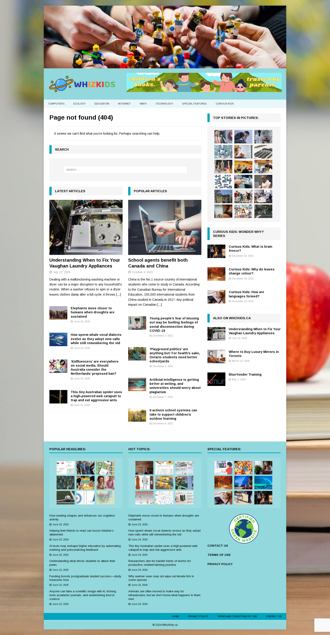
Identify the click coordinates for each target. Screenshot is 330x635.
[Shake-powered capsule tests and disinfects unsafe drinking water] (184, 497)
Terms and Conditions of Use (237, 616)
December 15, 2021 (242, 301)
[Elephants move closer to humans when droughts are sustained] (58, 313)
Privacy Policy (198, 616)
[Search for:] (125, 170)
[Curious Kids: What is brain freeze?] (216, 251)
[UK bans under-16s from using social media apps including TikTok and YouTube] (223, 211)
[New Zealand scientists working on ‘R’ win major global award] (86, 468)
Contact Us (274, 616)
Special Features (194, 103)
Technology (164, 103)
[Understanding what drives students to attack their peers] (243, 136)
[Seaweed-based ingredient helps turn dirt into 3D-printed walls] (144, 468)
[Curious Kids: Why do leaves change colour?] (216, 274)
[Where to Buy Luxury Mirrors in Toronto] (216, 356)
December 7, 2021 (163, 397)
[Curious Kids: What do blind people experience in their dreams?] (243, 497)
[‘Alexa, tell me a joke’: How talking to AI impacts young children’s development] (243, 181)
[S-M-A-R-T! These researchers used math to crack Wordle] (105, 468)
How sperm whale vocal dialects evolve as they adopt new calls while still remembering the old (96, 339)
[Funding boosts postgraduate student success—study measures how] (263, 136)
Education (102, 103)
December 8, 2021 (163, 423)
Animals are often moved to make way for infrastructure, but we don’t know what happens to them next (164, 595)
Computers (56, 103)
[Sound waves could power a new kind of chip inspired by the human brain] (164, 497)
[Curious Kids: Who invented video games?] (243, 482)
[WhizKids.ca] (165, 65)
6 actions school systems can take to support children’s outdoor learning (173, 414)
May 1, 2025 (239, 379)
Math (143, 103)
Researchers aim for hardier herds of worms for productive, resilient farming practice (159, 562)
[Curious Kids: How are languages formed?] (216, 296)
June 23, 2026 (82, 321)
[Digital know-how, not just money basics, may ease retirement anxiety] (263, 151)
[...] (118, 294)
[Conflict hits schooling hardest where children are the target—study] (263, 211)
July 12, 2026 (61, 272)
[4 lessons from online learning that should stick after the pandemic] (223, 468)
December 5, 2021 (163, 335)
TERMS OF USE (219, 555)
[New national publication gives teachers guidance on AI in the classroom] (263, 181)
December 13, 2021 (242, 255)
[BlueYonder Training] (216, 379)
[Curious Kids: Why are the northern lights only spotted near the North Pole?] (263, 482)
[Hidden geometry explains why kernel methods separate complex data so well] (86, 497)
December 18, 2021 (242, 278)
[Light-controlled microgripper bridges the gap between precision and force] (144, 497)
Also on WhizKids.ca (232, 318)
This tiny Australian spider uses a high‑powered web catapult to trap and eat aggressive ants (96, 396)
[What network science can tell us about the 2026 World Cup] (105, 497)
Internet (124, 103)
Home (175, 616)
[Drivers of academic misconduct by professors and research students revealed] (243, 166)
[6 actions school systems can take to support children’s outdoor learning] (137, 415)
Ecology (79, 103)
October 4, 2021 (142, 272)
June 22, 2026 (60, 554)
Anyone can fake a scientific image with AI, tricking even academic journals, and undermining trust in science (82, 595)
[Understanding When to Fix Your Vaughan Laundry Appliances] (86, 227)
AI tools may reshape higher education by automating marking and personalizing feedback (85, 547)
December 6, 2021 (163, 366)
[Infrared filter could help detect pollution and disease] (164, 468)
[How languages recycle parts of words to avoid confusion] (66, 468)
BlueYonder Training (245, 374)
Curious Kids (225, 103)
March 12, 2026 (240, 360)
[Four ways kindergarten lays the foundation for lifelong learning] (243, 196)
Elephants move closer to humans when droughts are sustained (92, 312)
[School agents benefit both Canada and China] (165, 227)
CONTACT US (217, 545)
